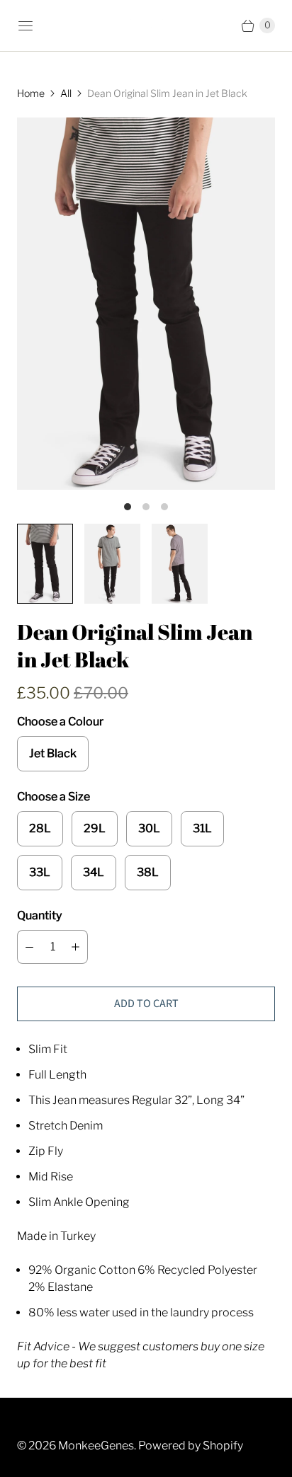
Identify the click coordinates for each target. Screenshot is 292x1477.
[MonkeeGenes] (146, 26)
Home (31, 93)
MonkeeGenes (96, 1445)
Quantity (39, 915)
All (66, 93)
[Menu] (25, 25)
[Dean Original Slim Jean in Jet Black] (146, 303)
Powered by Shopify (190, 1445)
